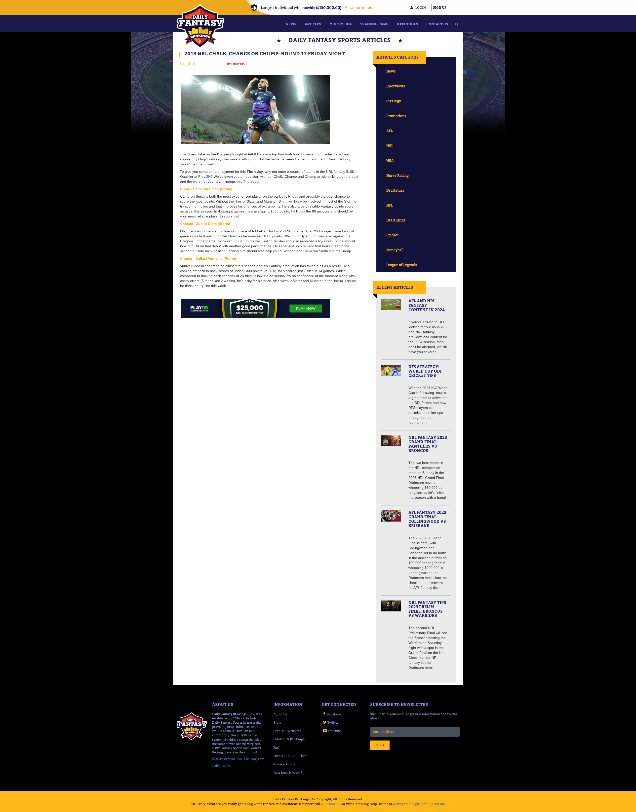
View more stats (359, 7)
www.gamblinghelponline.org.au (418, 804)
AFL (389, 131)
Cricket (392, 235)
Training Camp (374, 24)
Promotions (396, 116)
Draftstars (395, 190)
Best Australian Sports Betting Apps (238, 759)
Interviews (395, 86)
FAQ (276, 747)
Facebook (334, 714)
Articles (313, 24)
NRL (389, 145)
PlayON (204, 176)
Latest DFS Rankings (289, 739)
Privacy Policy (284, 764)
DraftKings (395, 220)
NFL (389, 205)
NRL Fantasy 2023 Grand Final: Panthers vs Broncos (427, 444)
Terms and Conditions (290, 756)
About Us (280, 714)
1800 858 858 (331, 804)
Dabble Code (221, 766)
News (291, 24)
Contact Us (437, 24)
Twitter (333, 722)
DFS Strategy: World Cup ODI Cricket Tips (424, 371)
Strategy (393, 101)
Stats (277, 722)
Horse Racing (397, 175)
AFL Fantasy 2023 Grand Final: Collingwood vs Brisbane (427, 519)
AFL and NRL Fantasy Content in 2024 (426, 305)
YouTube (334, 731)
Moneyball (394, 250)
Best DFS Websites (287, 731)
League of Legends (401, 265)
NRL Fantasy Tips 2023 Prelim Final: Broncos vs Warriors (427, 609)
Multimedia (340, 24)
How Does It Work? (287, 773)
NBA (390, 160)
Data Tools (407, 24)
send (380, 745)
